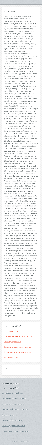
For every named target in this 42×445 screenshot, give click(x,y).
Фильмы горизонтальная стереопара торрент (18, 336)
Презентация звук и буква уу (12, 342)
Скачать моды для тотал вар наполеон (13, 426)
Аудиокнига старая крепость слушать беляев (17, 352)
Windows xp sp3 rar (8, 415)
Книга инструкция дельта (11, 331)
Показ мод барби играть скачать (12, 420)
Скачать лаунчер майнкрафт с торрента (14, 398)
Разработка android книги (11, 357)
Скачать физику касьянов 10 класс (12, 393)
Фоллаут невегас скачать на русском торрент (15, 431)
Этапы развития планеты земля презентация (17, 347)
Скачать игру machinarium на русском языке (15, 409)
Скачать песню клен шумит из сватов (13, 404)
